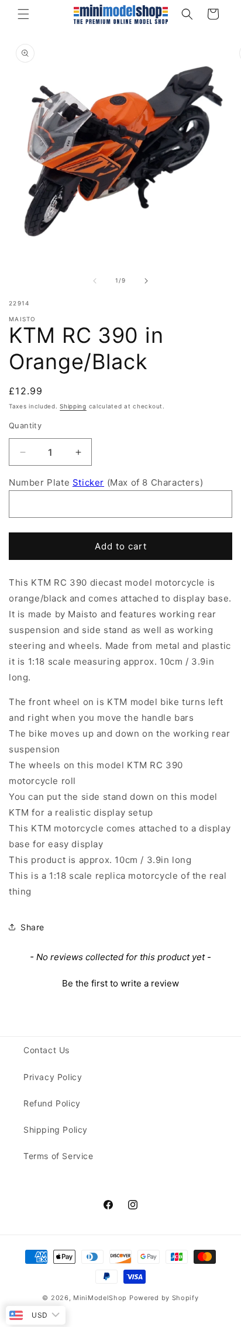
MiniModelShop (100, 1298)
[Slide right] (146, 281)
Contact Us (46, 1050)
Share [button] (32, 927)
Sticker (88, 482)
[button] (23, 14)
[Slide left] (95, 281)
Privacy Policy (52, 1077)
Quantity (25, 425)
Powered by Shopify (164, 1298)
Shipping (73, 406)
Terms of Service (58, 1156)
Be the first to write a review (120, 983)
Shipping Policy (55, 1130)
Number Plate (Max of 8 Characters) (106, 482)
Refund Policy (52, 1103)
